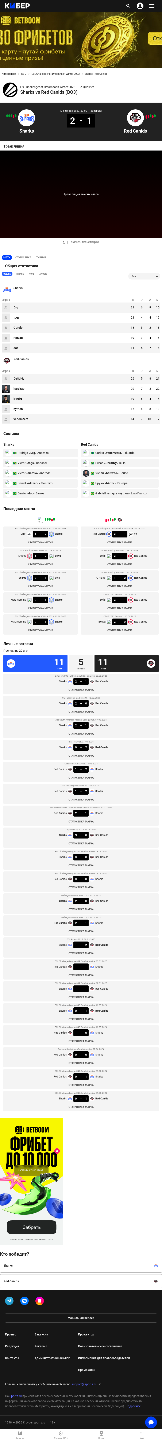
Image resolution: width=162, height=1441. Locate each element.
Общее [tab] (7, 274)
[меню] (152, 6)
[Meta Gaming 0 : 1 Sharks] (9, 115)
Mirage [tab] (20, 274)
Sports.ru (15, 1396)
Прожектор (86, 1334)
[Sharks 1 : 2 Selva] (13, 116)
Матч (6, 257)
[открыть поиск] (128, 6)
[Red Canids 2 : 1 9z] (155, 115)
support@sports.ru (84, 1384)
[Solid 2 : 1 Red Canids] (148, 116)
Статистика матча (40, 542)
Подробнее (133, 1406)
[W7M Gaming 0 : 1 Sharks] (7, 115)
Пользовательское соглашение (100, 1346)
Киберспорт (9, 73)
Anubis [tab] (43, 274)
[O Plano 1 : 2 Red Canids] (150, 115)
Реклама (41, 1346)
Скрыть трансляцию (85, 242)
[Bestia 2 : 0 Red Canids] (146, 117)
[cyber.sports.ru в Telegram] (10, 1302)
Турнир (41, 257)
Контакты (12, 1358)
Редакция (12, 1346)
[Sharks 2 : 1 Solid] (11, 115)
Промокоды (86, 1370)
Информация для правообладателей (104, 1358)
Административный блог (52, 1358)
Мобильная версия (81, 1318)
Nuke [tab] (31, 274)
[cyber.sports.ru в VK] (25, 1302)
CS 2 (23, 73)
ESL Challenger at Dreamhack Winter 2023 (55, 73)
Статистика (23, 257)
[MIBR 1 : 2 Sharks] (15, 115)
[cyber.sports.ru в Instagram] (40, 1302)
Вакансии (41, 1334)
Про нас (10, 1334)
